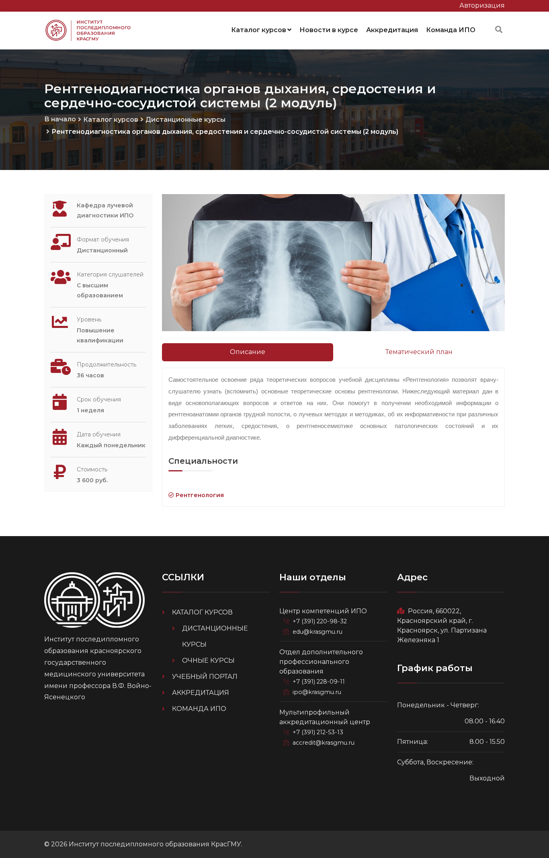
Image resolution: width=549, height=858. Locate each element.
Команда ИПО (450, 30)
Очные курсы (208, 660)
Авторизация (482, 5)
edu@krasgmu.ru (317, 631)
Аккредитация (392, 30)
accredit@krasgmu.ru (323, 742)
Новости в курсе (328, 30)
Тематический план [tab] (419, 352)
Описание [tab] (247, 352)
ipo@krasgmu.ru (317, 692)
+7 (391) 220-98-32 (320, 621)
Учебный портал (205, 676)
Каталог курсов (258, 30)
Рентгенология (199, 495)
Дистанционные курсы (185, 119)
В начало (60, 119)
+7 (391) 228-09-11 (319, 681)
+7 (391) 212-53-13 (318, 732)
